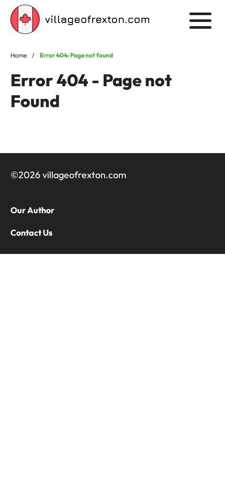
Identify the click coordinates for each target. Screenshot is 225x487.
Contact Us (31, 232)
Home (18, 55)
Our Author (32, 210)
